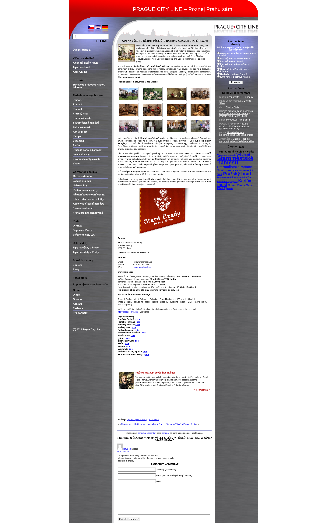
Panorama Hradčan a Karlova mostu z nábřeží (236, 54)
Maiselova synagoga (227, 181)
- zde (137, 319)
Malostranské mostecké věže (234, 177)
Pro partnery (80, 312)
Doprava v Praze (82, 230)
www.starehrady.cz (142, 267)
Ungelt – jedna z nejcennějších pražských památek (236, 133)
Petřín (76, 145)
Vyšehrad (78, 140)
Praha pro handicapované (88, 212)
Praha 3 (77, 109)
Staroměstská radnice (235, 167)
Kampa (77, 136)
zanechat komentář (147, 433)
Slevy (76, 269)
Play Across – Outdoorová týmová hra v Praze (142, 424)
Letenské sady (81, 154)
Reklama (78, 308)
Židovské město (82, 127)
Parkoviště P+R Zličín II (238, 119)
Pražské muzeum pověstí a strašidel (155, 372)
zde (138, 322)
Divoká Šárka (233, 107)
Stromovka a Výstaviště (86, 159)
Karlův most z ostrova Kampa (235, 77)
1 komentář (154, 419)
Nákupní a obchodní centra (88, 194)
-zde (137, 324)
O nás (76, 294)
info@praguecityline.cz (128, 312)
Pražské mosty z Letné (231, 61)
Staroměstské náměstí (86, 122)
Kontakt (77, 303)
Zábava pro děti (82, 181)
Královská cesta (82, 118)
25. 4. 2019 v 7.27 (125, 452)
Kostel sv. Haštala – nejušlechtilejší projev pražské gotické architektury (234, 126)
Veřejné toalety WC (84, 234)
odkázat (165, 433)
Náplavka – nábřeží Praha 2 (233, 74)
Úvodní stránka (81, 49)
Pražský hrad (80, 113)
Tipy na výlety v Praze (86, 247)
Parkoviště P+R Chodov (240, 97)
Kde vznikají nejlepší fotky (88, 199)
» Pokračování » (202, 390)
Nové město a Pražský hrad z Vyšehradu (233, 70)
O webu (77, 299)
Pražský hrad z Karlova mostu (235, 58)
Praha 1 (77, 100)
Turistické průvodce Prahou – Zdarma (90, 86)
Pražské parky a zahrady (87, 150)
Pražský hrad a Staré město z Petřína (233, 65)
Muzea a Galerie (82, 176)
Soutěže (77, 265)
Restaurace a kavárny (85, 190)
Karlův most (80, 131)
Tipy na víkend (81, 67)
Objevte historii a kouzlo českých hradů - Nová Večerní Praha (236, 112)
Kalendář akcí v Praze (85, 62)
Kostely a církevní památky (88, 203)
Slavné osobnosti (83, 208)
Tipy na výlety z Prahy (86, 252)
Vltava (76, 163)
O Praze (77, 225)
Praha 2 (77, 104)
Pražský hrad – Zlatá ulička (233, 116)
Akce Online (80, 71)
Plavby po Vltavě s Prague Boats (181, 424)
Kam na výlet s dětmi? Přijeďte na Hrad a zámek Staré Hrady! (164, 41)
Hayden (127, 449)
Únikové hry (80, 185)
